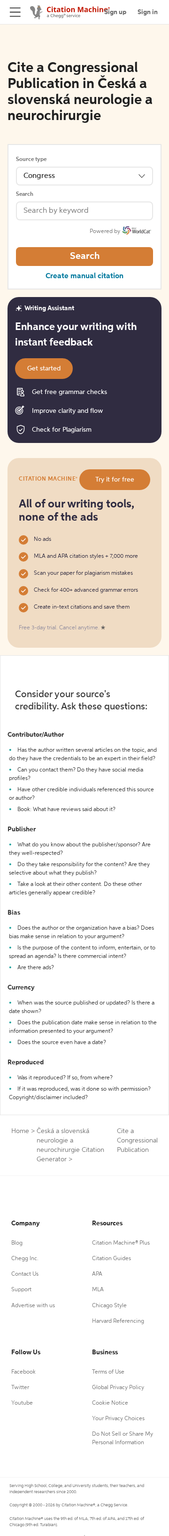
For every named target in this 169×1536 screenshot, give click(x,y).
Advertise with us (33, 1306)
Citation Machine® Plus (121, 1243)
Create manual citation (84, 276)
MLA (98, 1290)
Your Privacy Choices (118, 1419)
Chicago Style (109, 1306)
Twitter (20, 1388)
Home (20, 1131)
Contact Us (24, 1274)
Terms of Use (108, 1372)
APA (97, 1274)
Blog (17, 1243)
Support (21, 1290)
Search (24, 194)
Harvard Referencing (118, 1321)
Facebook (23, 1372)
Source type (31, 159)
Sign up (115, 12)
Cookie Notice (110, 1403)
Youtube (22, 1403)
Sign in (148, 12)
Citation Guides (111, 1259)
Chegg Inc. (24, 1259)
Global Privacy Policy (118, 1388)
